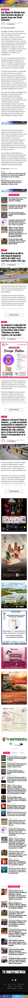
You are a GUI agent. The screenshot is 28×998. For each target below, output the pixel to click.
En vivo (9, 984)
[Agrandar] (25, 536)
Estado (14, 984)
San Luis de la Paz (18, 986)
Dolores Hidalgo (20, 984)
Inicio (5, 984)
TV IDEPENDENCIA (11, 265)
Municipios (10, 986)
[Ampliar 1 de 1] (25, 673)
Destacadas (14, 168)
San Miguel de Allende (11, 988)
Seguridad (20, 988)
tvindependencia (11, 24)
